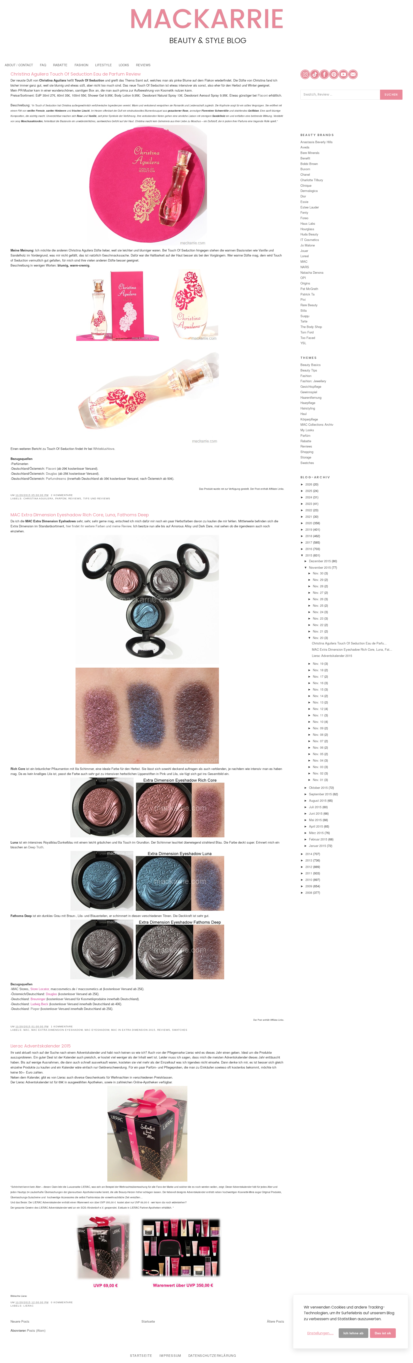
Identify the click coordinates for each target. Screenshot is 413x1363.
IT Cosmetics (309, 239)
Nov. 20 (318, 637)
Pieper (35, 1009)
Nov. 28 (318, 586)
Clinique (305, 185)
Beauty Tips (308, 370)
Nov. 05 (318, 754)
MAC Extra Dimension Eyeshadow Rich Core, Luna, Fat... (352, 649)
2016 (309, 548)
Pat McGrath (309, 288)
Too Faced (307, 337)
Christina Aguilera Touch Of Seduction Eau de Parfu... (349, 643)
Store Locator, (40, 989)
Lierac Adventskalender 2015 (41, 1046)
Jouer (304, 250)
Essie (304, 201)
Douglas (51, 473)
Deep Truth (35, 847)
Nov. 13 (318, 702)
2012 (309, 866)
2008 (309, 892)
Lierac (28, 1305)
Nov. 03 (318, 766)
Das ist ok (383, 1333)
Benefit (305, 158)
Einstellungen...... (320, 1333)
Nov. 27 (318, 592)
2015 (309, 555)
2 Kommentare (62, 495)
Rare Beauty (309, 305)
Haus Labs (307, 223)
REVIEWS (143, 65)
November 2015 (320, 567)
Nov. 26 (318, 599)
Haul (303, 413)
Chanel (305, 174)
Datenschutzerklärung (212, 1355)
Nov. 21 (318, 631)
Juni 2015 (316, 813)
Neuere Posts (20, 1321)
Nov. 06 (318, 747)
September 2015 (321, 794)
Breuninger (37, 999)
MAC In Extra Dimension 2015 (133, 1030)
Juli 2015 (315, 807)
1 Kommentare (62, 1026)
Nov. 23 (318, 618)
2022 (309, 510)
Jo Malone (307, 245)
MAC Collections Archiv (316, 424)
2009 (309, 886)
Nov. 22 (318, 624)
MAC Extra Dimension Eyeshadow (57, 1030)
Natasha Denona (311, 272)
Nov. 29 (318, 579)
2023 (309, 503)
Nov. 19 (318, 663)
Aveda (304, 147)
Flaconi (263, 95)
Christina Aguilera (38, 498)
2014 (309, 853)
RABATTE (60, 65)
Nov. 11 (318, 715)
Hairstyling (307, 408)
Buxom (305, 169)
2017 (309, 542)
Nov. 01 (318, 779)
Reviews (74, 498)
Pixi (303, 299)
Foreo (304, 218)
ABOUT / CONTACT (19, 65)
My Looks (307, 430)
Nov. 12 (318, 708)
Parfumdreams (55, 478)
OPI (303, 277)
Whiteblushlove (103, 448)
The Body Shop (311, 326)
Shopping (306, 451)
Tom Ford (307, 332)
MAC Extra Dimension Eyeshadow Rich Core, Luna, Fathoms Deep (80, 515)
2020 (309, 523)
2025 (309, 490)
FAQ (43, 65)
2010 (309, 879)
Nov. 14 (318, 695)
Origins (305, 283)
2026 (309, 484)
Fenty (304, 212)
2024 (309, 497)
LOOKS (124, 65)
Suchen (391, 95)
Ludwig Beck (39, 1004)
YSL (303, 343)
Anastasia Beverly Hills (316, 142)
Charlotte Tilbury (311, 180)
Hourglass (307, 229)
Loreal (304, 256)
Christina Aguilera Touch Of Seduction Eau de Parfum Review (76, 74)
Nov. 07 (318, 741)
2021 (309, 516)
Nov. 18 (318, 670)
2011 (309, 873)
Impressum (170, 1355)
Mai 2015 (316, 820)
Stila (303, 310)
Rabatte (305, 441)
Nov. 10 (318, 721)
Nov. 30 (318, 573)
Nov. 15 (318, 689)
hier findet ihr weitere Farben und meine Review (98, 526)
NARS (304, 267)
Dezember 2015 (320, 561)
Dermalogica (309, 190)
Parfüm (60, 498)
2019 (309, 529)
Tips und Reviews (96, 498)
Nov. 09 (318, 728)
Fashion (305, 375)
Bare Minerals (310, 152)
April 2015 (316, 826)
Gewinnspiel (308, 392)
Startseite (148, 1321)
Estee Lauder (309, 207)
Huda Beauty (309, 234)
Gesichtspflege (310, 386)
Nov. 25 (318, 605)
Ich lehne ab (353, 1333)
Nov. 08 (318, 734)
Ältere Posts (275, 1321)
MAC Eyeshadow (97, 1030)
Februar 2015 (318, 839)
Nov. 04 (318, 760)
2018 (309, 536)
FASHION (81, 65)
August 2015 (318, 800)
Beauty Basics (310, 364)
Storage (305, 457)
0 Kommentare (62, 1302)
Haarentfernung (310, 397)
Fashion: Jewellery (313, 381)
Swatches (179, 1030)
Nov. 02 (318, 773)
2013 (309, 860)
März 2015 (317, 832)
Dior (303, 196)
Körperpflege (309, 419)
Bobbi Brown (309, 163)
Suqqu (304, 316)
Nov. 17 (318, 676)
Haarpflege (307, 402)
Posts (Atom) (36, 1330)
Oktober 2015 (319, 787)
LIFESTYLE (103, 65)
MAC (26, 1030)
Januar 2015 (318, 845)
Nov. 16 (318, 683)
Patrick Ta (307, 294)
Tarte (303, 321)
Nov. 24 (318, 612)
